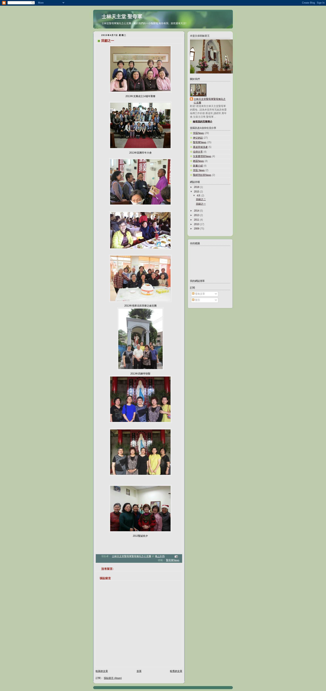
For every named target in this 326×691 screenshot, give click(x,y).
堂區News (198, 133)
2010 (197, 224)
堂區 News (199, 170)
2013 (197, 215)
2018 (197, 187)
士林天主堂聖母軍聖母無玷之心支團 (210, 101)
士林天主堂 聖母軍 (122, 16)
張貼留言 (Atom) (113, 678)
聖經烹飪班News (202, 175)
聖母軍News (172, 560)
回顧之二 (201, 199)
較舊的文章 (176, 671)
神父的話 (198, 138)
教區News (198, 161)
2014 (197, 210)
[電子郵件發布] (176, 556)
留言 (197, 300)
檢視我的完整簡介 (202, 121)
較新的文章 (102, 671)
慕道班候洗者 (200, 147)
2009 (197, 228)
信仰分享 (198, 152)
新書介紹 (198, 165)
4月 (199, 195)
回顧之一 (201, 204)
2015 (197, 191)
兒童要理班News (202, 156)
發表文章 (199, 294)
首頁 (139, 671)
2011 (197, 219)
